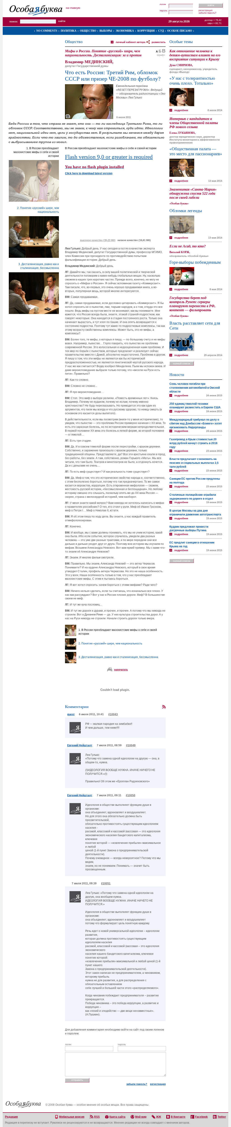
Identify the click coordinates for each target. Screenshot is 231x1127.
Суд (161, 30)
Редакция (11, 1116)
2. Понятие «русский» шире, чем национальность (110, 643)
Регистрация (205, 10)
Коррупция (146, 30)
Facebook (201, 1116)
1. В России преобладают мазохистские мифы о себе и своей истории (36, 152)
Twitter (221, 1116)
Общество (88, 30)
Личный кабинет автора (130, 42)
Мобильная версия (71, 1116)
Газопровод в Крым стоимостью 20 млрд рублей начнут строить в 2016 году (193, 443)
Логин (163, 4)
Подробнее (181, 110)
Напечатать (121, 669)
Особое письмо (179, 30)
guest (70, 714)
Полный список (181, 363)
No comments (46, 30)
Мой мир (140, 1116)
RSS (97, 1116)
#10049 (131, 745)
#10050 (130, 795)
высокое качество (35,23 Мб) (98, 240)
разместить (159, 42)
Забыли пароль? (207, 13)
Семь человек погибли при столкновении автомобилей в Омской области (194, 387)
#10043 (113, 714)
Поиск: (13, 21)
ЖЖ (158, 1116)
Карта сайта (117, 1116)
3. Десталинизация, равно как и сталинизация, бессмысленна (118, 657)
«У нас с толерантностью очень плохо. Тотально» (192, 81)
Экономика (125, 30)
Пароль (163, 11)
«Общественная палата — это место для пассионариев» (195, 151)
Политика (68, 30)
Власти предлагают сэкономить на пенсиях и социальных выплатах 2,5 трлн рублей (194, 462)
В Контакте (178, 1116)
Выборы (105, 30)
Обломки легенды (185, 210)
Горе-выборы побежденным (195, 262)
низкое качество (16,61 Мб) (134, 240)
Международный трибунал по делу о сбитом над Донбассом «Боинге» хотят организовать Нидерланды (195, 423)
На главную (73, 8)
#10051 (106, 883)
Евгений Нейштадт (79, 745)
